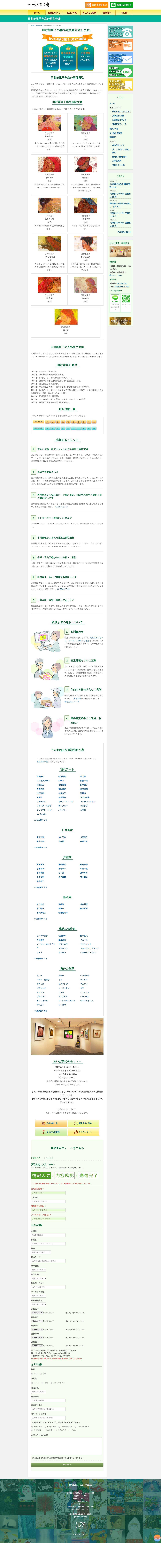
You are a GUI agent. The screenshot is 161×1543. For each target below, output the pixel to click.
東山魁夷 (40, 837)
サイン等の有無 (37, 1292)
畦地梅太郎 (63, 913)
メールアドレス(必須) (41, 1215)
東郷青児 (40, 864)
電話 (46, 1383)
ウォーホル (41, 802)
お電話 (86, 641)
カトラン (40, 992)
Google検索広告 (83, 1426)
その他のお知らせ (124, 232)
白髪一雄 (84, 781)
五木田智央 (85, 797)
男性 (35, 1373)
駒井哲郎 (84, 908)
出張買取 (77, 699)
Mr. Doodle (42, 814)
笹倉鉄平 (62, 936)
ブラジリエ (41, 996)
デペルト (40, 1005)
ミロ (60, 980)
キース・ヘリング (65, 802)
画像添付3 (35, 1326)
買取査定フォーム (119, 124)
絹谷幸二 (40, 881)
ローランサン (64, 988)
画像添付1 (35, 1309)
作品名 (34, 1240)
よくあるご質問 (89, 13)
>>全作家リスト (41, 820)
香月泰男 (40, 873)
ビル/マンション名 (39, 1414)
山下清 (61, 873)
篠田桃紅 (62, 789)
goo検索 (49, 1430)
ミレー (39, 976)
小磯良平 (40, 869)
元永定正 (40, 785)
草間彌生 (40, 776)
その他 (74, 1430)
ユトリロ (84, 980)
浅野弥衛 (40, 793)
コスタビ (84, 806)
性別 (33, 1369)
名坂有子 (62, 793)
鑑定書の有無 (36, 1300)
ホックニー (63, 806)
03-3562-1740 (61, 507)
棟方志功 (40, 904)
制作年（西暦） (37, 1283)
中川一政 (84, 869)
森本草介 (84, 873)
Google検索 (51, 1426)
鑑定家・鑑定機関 (119, 157)
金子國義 (62, 877)
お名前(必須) (37, 1189)
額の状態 (35, 1274)
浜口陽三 (40, 908)
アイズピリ (63, 996)
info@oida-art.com (122, 286)
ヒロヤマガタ (42, 936)
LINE (79, 641)
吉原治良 (40, 789)
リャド (39, 952)
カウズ (83, 810)
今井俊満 (62, 785)
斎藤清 (61, 904)
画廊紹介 (107, 13)
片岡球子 (84, 837)
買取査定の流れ (118, 116)
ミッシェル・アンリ (66, 1001)
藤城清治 (62, 940)
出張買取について (119, 120)
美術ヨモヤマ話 (118, 165)
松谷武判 (84, 789)
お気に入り (62, 1430)
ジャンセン (85, 996)
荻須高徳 (84, 864)
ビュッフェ (85, 992)
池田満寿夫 (41, 913)
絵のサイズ (36, 1257)
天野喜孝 (40, 940)
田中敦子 (84, 785)
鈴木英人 (84, 936)
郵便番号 (35, 1396)
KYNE (61, 781)
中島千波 (84, 841)
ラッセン (62, 952)
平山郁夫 (40, 841)
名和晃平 (62, 797)
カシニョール (42, 1001)
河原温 (83, 793)
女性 (44, 1373)
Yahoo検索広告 (66, 1426)
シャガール (85, 976)
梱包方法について (72, 702)
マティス (40, 984)
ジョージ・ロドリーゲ (89, 948)
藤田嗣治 (62, 864)
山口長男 (40, 877)
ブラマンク (41, 988)
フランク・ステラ (44, 806)
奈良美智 (62, 776)
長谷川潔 (84, 904)
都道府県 (35, 1388)
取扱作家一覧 (39, 25)
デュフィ (84, 984)
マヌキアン (63, 948)
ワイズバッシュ (86, 1001)
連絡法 (34, 1379)
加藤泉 (39, 797)
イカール (84, 940)
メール (72, 641)
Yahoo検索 (38, 1426)
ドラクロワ (63, 944)
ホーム (37, 13)
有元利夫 (84, 877)
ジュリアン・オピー (45, 810)
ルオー (61, 976)
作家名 (34, 1231)
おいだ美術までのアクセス (80, 1509)
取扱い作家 (72, 13)
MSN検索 (37, 1430)
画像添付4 (35, 1334)
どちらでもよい (59, 1383)
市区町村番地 (36, 1405)
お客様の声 (116, 161)
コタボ (61, 992)
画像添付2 (35, 1317)
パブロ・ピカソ (43, 980)
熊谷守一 (62, 869)
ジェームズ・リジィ (88, 952)
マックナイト (85, 944)
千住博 (61, 841)
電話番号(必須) (38, 1206)
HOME (32, 25)
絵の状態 (35, 1266)
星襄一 (61, 908)
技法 (33, 1248)
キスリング (63, 984)
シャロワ (62, 1005)
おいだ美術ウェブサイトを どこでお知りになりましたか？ (55, 1422)
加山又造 (62, 837)
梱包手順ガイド (118, 145)
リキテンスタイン (87, 802)
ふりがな (35, 1197)
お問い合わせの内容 (39, 1435)
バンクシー (63, 810)
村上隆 (83, 776)
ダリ (82, 988)
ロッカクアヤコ (43, 781)
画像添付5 (35, 1342)
